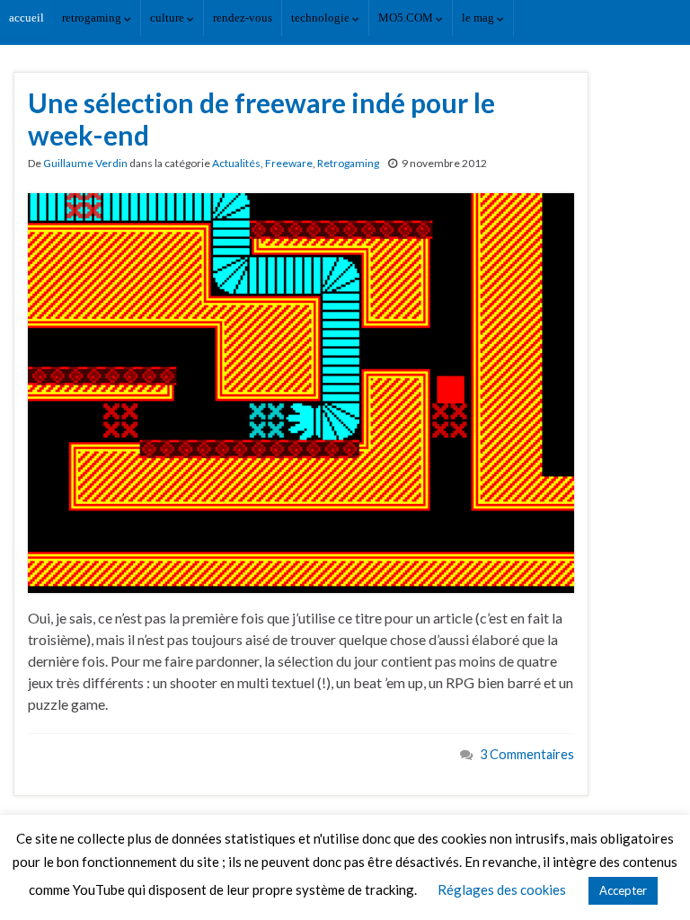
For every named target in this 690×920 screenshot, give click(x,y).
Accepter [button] (623, 890)
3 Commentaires (527, 754)
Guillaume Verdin (85, 163)
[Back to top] (649, 879)
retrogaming (93, 17)
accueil (26, 17)
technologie (321, 17)
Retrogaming (348, 163)
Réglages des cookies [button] (502, 889)
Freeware (289, 163)
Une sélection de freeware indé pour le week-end (261, 118)
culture (168, 17)
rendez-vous (242, 17)
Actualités (236, 163)
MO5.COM (407, 17)
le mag (479, 17)
